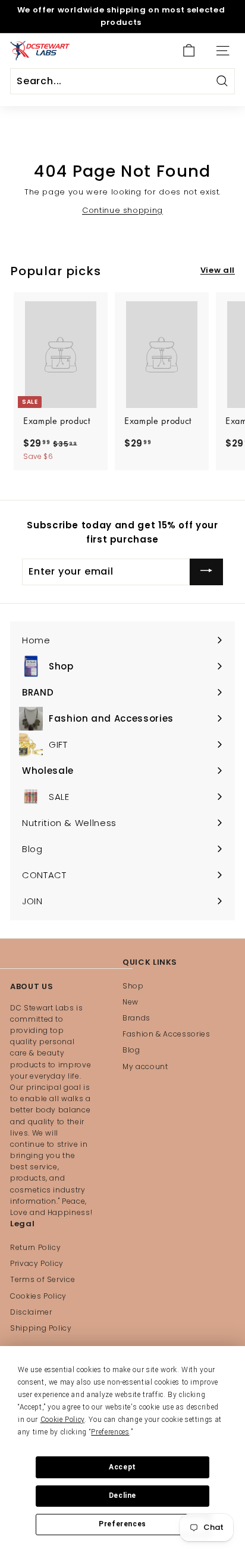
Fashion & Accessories (166, 1034)
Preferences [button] (110, 1432)
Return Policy (35, 1247)
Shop (133, 986)
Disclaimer (31, 1312)
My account (145, 1066)
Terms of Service (42, 1279)
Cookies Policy (38, 1296)
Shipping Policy (41, 1328)
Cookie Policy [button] (62, 1419)
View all (217, 270)
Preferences (122, 1524)
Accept (122, 1467)
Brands (136, 1018)
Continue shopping (122, 210)
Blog (131, 1050)
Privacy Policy (37, 1263)
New (130, 1002)
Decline (122, 1495)
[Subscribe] (206, 572)
